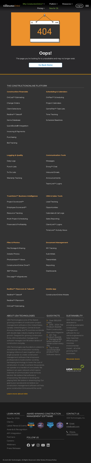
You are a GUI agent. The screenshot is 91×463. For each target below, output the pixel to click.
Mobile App (51, 289)
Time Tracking (52, 114)
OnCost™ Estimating (15, 97)
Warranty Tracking (14, 178)
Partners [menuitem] (11, 437)
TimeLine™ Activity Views (56, 230)
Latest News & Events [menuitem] (17, 426)
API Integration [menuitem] (14, 433)
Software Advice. (54, 354)
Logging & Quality (15, 155)
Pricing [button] (40, 8)
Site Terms (41, 460)
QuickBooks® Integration (17, 126)
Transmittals (51, 259)
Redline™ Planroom (15, 300)
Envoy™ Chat (51, 167)
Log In (79, 6)
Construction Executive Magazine (55, 330)
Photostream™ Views (16, 259)
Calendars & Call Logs (55, 213)
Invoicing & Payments (16, 131)
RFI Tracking (51, 248)
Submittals (50, 254)
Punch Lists (11, 167)
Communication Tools (56, 155)
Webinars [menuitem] (11, 444)
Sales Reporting (52, 219)
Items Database (13, 120)
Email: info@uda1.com (72, 425)
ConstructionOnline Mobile (57, 295)
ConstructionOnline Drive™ (18, 265)
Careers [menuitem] (10, 441)
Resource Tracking (15, 213)
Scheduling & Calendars (56, 92)
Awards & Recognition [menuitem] (17, 429)
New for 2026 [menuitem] (13, 418)
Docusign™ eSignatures (17, 277)
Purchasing (11, 137)
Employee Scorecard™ (16, 207)
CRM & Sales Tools (54, 196)
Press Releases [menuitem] (14, 448)
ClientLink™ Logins (54, 224)
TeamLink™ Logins (54, 184)
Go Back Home (46, 65)
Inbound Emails (52, 172)
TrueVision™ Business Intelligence (22, 196)
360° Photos (12, 271)
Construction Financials (17, 92)
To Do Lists (11, 172)
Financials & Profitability (17, 224)
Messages (50, 161)
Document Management (57, 242)
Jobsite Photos (13, 254)
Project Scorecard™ (15, 202)
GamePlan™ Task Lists (55, 109)
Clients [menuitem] (10, 422)
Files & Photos (13, 242)
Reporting (50, 265)
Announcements (53, 178)
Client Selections (14, 109)
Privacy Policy (51, 460)
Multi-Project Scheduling (17, 219)
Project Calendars (53, 103)
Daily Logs (11, 161)
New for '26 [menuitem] (53, 8)
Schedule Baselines (54, 120)
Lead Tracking (52, 202)
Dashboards (51, 271)
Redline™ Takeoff (14, 114)
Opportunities (52, 207)
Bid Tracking (12, 143)
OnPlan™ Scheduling (55, 97)
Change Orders (13, 103)
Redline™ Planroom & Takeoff (20, 289)
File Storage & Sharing (16, 248)
